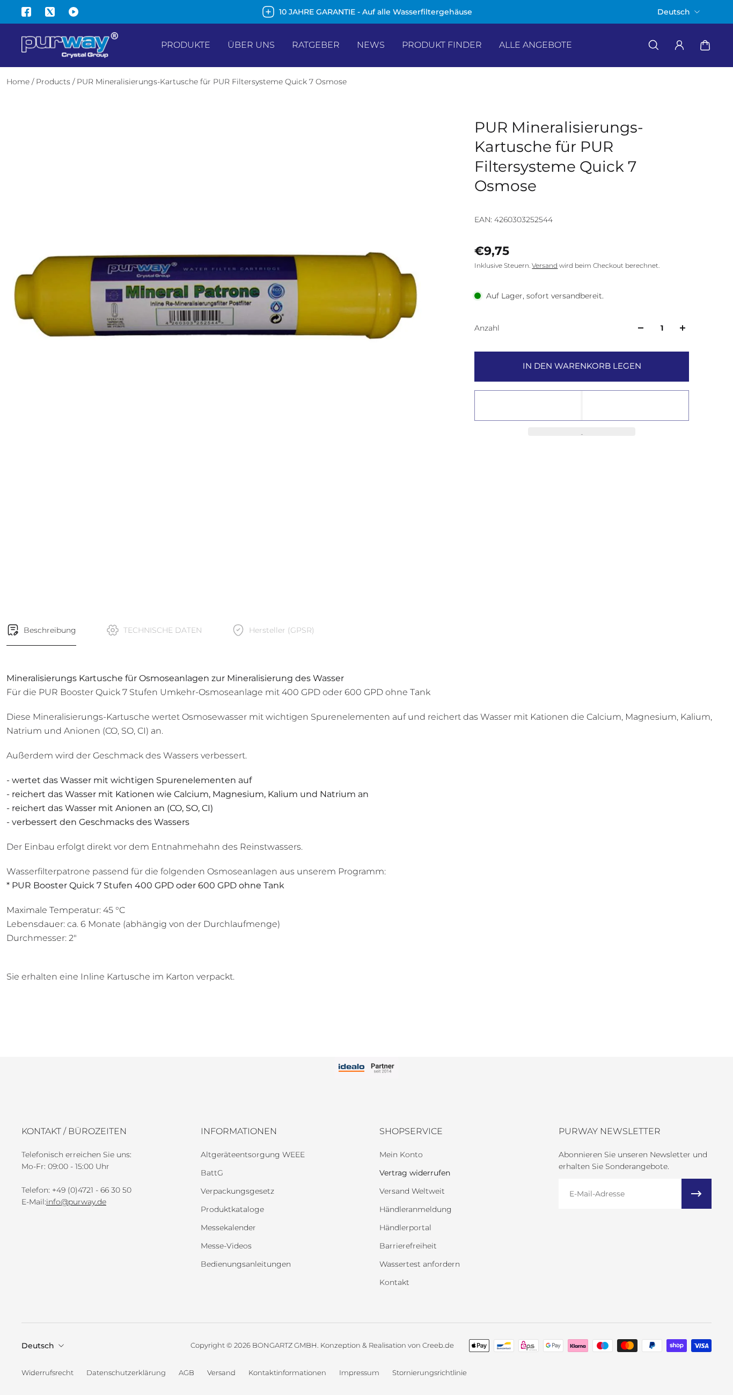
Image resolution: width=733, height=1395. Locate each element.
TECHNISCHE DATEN (162, 630)
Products (54, 81)
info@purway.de (76, 1202)
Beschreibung (50, 630)
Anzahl (487, 328)
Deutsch (37, 1345)
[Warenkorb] (705, 45)
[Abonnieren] (696, 1194)
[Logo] (69, 45)
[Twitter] (50, 12)
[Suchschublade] (653, 45)
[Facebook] (26, 12)
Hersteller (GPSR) (281, 630)
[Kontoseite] (679, 45)
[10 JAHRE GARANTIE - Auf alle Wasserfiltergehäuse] (366, 11)
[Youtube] (73, 12)
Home (19, 81)
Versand (545, 265)
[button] (581, 405)
